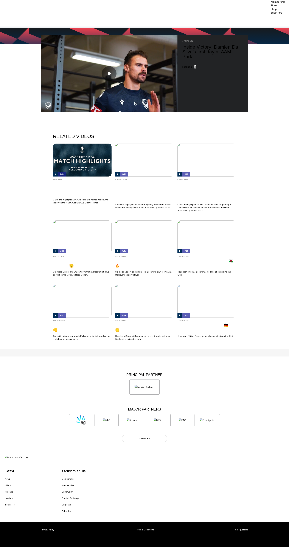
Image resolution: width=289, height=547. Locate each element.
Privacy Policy (47, 529)
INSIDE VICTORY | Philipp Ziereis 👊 (81, 327)
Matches (9, 492)
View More (144, 438)
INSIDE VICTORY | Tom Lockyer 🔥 (141, 263)
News (7, 479)
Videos (8, 485)
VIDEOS (200, 21)
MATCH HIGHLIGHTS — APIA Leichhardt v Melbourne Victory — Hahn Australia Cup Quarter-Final (82, 189)
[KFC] (106, 420)
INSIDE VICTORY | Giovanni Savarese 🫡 (76, 263)
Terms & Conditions (144, 529)
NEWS (188, 21)
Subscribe (66, 511)
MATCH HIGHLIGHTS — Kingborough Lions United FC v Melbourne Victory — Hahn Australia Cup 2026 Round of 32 (204, 191)
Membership (68, 479)
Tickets (8, 505)
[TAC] (182, 420)
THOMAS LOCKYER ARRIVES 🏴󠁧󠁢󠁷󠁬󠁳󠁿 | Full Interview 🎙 (206, 263)
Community (242, 21)
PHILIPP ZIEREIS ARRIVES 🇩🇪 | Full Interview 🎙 (203, 327)
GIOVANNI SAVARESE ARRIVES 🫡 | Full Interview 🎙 (142, 327)
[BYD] (157, 420)
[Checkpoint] (208, 420)
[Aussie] (132, 420)
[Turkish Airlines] (144, 387)
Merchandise (68, 485)
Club (225, 21)
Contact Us (280, 21)
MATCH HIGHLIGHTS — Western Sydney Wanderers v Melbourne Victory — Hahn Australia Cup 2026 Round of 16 (142, 191)
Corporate (262, 21)
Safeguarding (241, 529)
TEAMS (211, 21)
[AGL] (81, 420)
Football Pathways (70, 498)
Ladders (9, 498)
